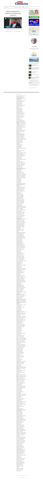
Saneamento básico (23, 430)
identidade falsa (19, 279)
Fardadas (18, 239)
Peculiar (23, 363)
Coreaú (23, 188)
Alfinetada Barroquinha (20, 108)
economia (18, 215)
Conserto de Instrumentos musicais (20, 184)
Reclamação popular (23, 420)
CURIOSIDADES (21, 196)
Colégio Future (18, 174)
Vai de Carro (23, 458)
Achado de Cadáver (19, 99)
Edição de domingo (22, 215)
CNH (23, 173)
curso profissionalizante (20, 197)
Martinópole (23, 317)
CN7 (21, 173)
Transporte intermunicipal (20, 450)
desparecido (21, 208)
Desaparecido (18, 207)
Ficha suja (18, 250)
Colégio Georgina (23, 174)
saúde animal (18, 432)
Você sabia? (18, 469)
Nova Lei (25, 342)
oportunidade (18, 354)
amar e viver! (18, 115)
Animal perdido (18, 116)
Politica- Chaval (19, 398)
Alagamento (20, 106)
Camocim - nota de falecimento (20, 150)
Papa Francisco (18, 362)
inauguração (23, 287)
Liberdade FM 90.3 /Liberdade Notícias (20, 311)
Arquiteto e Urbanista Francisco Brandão (21, 122)
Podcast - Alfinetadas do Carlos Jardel (21, 375)
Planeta (24, 372)
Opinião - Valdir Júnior (19, 351)
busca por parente (19, 142)
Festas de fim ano (19, 249)
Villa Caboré (18, 466)
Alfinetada (18, 107)
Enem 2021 (18, 223)
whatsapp (21, 469)
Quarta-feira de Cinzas (19, 414)
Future (22, 259)
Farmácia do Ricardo (19, 240)
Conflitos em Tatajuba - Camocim (21, 183)
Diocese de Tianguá (22, 209)
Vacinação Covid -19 (19, 457)
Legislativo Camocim (19, 309)
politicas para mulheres (20, 399)
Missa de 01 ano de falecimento (21, 324)
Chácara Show (18, 167)
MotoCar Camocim (19, 332)
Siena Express (23, 438)
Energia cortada (22, 223)
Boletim (25, 139)
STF (21, 440)
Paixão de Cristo (19, 360)
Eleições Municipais (19, 217)
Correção (22, 189)
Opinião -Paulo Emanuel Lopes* (20, 352)
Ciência (23, 172)
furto (17, 259)
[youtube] (6, 7)
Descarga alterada (23, 207)
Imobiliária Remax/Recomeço (20, 285)
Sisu (17, 439)
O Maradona (24, 345)
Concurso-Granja (19, 182)
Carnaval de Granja (19, 159)
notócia (18, 342)
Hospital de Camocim (22, 277)
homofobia (18, 277)
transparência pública (19, 448)
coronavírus (18, 189)
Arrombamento (18, 123)
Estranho (22, 230)
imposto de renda (19, 287)
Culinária (18, 196)
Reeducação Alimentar (19, 421)
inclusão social (22, 288)
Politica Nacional (19, 397)
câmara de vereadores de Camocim (21, 148)
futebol (20, 259)
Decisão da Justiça (19, 199)
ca (22, 142)
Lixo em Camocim (19, 314)
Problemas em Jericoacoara (20, 406)
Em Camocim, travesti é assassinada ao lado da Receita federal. (35, 72)
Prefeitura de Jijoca (19, 405)
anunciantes (18, 117)
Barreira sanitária (22, 131)
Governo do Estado (19, 267)
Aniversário (22, 116)
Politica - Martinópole (19, 388)
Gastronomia (21, 260)
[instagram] (7, 7)
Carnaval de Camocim (19, 158)
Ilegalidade (23, 279)
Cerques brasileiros (19, 166)
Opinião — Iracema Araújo (20, 353)
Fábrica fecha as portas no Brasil (21, 232)
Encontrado (18, 222)
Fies (20, 250)
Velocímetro (19, 7)
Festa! (22, 248)
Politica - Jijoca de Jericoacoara (21, 387)
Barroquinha (18, 132)
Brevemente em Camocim (20, 141)
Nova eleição (21, 342)
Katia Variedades (19, 308)
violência (18, 467)
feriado (18, 248)
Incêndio (18, 288)
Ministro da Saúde (19, 323)
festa (20, 248)
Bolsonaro (18, 140)
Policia (20, 380)
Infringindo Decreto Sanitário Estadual (20, 294)
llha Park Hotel (24, 314)
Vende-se (20, 460)
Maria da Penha (24, 316)
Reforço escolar (19, 423)
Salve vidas (23, 429)
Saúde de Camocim (23, 432)
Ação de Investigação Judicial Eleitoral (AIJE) (20, 98)
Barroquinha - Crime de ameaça (21, 133)
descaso (18, 208)
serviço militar (18, 438)
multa (23, 335)
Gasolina (18, 260)
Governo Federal (19, 268)
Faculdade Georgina (19, 233)
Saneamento (18, 430)
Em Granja (23, 221)
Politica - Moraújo (19, 389)
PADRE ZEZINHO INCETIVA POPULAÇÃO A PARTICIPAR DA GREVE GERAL (35, 65)
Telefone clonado (22, 441)
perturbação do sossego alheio (21, 370)
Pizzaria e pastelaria (19, 372)
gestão (25, 260)
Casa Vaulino (24, 159)
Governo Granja (24, 268)
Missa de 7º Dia (18, 325)
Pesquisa (18, 371)
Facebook (23, 7)
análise (22, 115)
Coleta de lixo (23, 175)
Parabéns (22, 362)
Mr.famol (24, 333)
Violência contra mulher (20, 468)
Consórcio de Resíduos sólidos (21, 187)
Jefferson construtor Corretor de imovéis (21, 299)
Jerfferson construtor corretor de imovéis (21, 302)
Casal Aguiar (18, 160)
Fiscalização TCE (19, 251)
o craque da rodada (19, 345)
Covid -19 (23, 190)
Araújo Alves (18, 118)
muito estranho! (19, 334)
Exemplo (18, 231)
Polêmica (18, 380)
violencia (22, 466)
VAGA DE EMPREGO (19, 458)
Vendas (17, 460)
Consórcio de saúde (19, 188)
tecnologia (18, 441)
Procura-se (18, 407)
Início (16, 475)
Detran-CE (18, 209)
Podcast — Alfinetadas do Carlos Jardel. (21, 376)
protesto (21, 413)
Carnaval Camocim (19, 157)
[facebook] (4, 7)
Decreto (23, 199)
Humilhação (22, 278)
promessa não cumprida (20, 412)
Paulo (20, 363)
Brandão (21, 140)
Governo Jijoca (18, 269)
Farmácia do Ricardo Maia (20, 241)
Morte (23, 326)
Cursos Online (18, 198)
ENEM (21, 222)
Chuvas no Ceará (19, 172)
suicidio (24, 440)
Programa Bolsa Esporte (20, 408)
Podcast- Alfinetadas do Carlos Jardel (21, 379)
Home (16, 7)
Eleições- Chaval (19, 221)
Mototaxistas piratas (19, 333)
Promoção (18, 413)
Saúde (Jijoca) (21, 431)
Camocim (18, 149)
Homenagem (18, 276)
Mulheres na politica (19, 335)
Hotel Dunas (18, 278)
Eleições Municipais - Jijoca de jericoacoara (20, 218)
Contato (26, 7)
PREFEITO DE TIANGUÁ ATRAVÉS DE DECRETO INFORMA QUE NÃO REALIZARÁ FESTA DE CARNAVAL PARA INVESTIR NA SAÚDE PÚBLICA (34, 68)
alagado (18, 106)
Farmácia (21, 239)
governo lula (23, 269)
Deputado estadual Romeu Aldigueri (21, 206)
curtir (22, 198)
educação (18, 216)
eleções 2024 (21, 216)
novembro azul (18, 343)
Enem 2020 (24, 222)
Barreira (18, 131)
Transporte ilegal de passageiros (21, 449)
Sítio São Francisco (21, 439)
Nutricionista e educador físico (21, 344)
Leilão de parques (19, 310)
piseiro (21, 371)
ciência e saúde (19, 173)
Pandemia (24, 361)
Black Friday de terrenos (20, 139)
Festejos (23, 249)
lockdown (18, 315)
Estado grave (18, 230)
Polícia (23, 380)
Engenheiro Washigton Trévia (20, 224)
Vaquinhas (18, 459)
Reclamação (18, 420)
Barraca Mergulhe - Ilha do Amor (21, 130)
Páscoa (17, 363)
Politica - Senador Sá (19, 390)
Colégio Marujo (19, 175)
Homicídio (21, 276)
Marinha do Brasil (19, 317)
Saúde (17, 431)
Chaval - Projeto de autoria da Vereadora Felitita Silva (20, 168)
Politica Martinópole (19, 396)
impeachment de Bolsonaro (20, 286)
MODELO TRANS (23, 325)
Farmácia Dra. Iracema (19, 242)
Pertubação (18, 369)
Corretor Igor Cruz (19, 190)
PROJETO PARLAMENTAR (19, 411)
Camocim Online (19, 151)
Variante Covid (22, 459)
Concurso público (19, 181)
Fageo (23, 233)
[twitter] (5, 7)
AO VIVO (21, 117)
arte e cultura (23, 123)
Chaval (22, 167)
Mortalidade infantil (19, 326)
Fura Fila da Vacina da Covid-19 (20, 258)
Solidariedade (18, 440)
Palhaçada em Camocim (19, 361)
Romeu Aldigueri (19, 429)
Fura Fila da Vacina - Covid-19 (20, 257)
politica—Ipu (23, 398)
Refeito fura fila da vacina (20, 422)
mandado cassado (19, 316)
